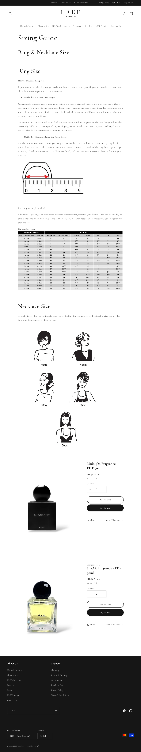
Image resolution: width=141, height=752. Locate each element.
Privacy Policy (57, 690)
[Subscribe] (56, 710)
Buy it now (105, 508)
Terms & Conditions (60, 695)
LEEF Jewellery (18, 746)
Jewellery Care (57, 685)
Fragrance (11, 685)
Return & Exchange (59, 675)
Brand (10, 690)
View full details (113, 520)
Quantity (90, 484)
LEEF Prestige (13, 695)
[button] (10, 13)
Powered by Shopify (32, 746)
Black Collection (14, 670)
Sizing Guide (56, 680)
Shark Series (12, 675)
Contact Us (12, 700)
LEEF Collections (14, 680)
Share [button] (92, 520)
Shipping (55, 670)
